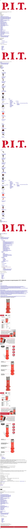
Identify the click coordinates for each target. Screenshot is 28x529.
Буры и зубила (6, 290)
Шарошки (10, 294)
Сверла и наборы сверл (11, 293)
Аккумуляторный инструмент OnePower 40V (5, 496)
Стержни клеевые (22, 293)
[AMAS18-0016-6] (8, 344)
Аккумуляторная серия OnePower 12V (4, 286)
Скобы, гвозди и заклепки (17, 293)
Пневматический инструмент (3, 501)
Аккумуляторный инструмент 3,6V (4, 494)
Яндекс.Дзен (3, 49)
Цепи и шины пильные (6, 294)
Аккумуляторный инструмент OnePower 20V (5, 495)
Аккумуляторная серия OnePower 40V (13, 286)
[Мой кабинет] (0, 234)
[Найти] (0, 13)
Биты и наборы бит (2, 290)
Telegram (3, 47)
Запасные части (3, 458)
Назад (4, 240)
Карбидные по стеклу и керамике (6, 296)
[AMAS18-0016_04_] (8, 313)
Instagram (3, 46)
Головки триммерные (21, 290)
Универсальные (14, 296)
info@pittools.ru (2, 273)
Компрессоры (10, 287)
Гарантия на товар (2, 505)
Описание (3, 457)
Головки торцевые (17, 290)
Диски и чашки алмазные (16, 291)
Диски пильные (20, 291)
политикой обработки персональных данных (5, 525)
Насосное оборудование (15, 287)
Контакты (1, 511)
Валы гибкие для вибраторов (11, 290)
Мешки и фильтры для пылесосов (7, 292)
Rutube (2, 276)
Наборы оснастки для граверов (14, 292)
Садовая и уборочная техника (3, 502)
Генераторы (1, 497)
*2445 (1, 62)
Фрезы (3, 294)
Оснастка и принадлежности (3, 500)
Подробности (1, 484)
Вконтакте (3, 518)
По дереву (11, 296)
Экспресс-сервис (2, 508)
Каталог (1, 493)
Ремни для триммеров (6, 293)
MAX (2, 48)
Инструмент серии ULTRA (6, 287)
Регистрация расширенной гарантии (4, 506)
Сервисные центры (2, 507)
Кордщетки (23, 291)
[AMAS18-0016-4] (8, 375)
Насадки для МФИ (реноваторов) (22, 292)
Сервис (4, 253)
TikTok (2, 278)
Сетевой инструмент (5, 288)
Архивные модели (2, 509)
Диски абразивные (10, 291)
